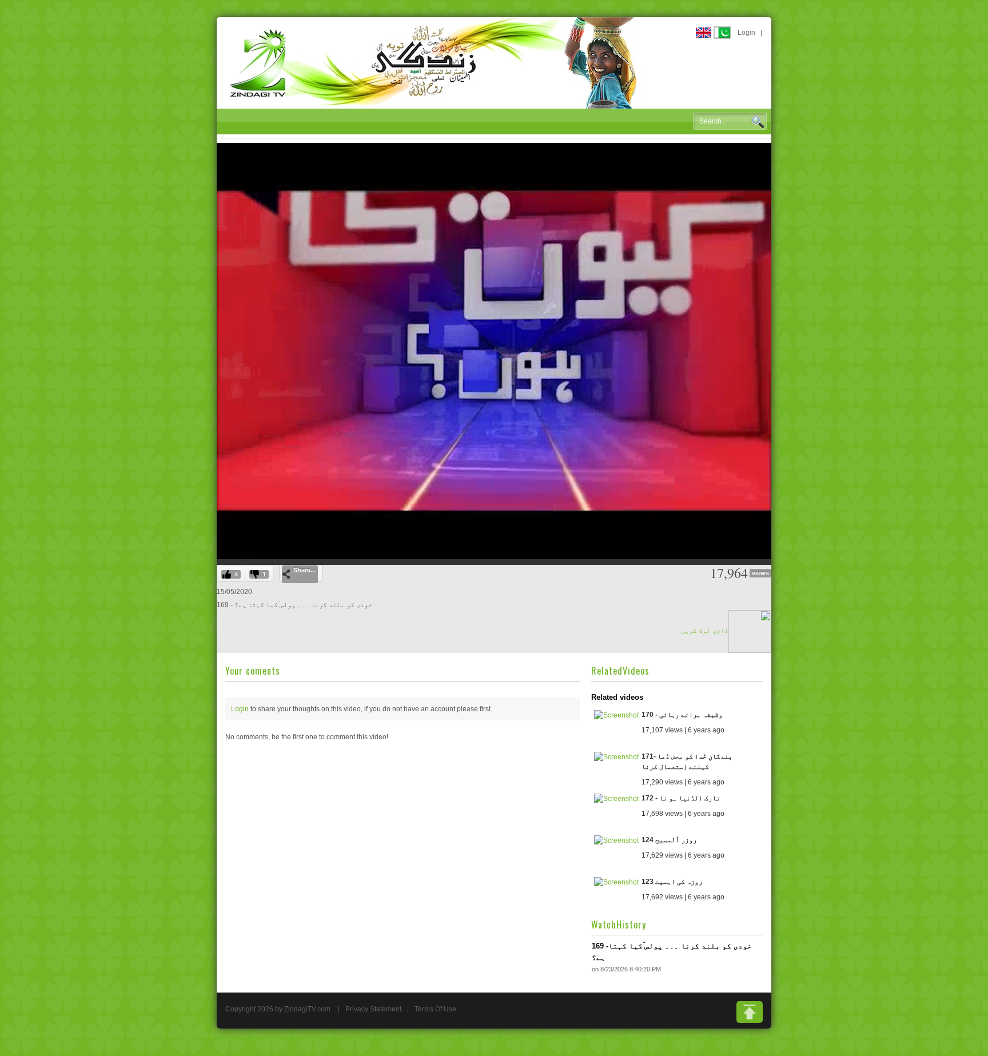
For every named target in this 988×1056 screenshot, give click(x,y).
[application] (494, 351)
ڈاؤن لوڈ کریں (704, 631)
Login (746, 33)
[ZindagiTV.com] (434, 62)
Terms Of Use (435, 1009)
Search (757, 121)
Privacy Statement (373, 1009)
